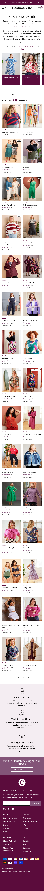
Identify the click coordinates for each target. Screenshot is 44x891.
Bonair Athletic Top (8, 396)
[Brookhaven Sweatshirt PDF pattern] (11, 226)
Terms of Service (17, 871)
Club (4, 129)
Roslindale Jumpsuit (30, 205)
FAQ (24, 825)
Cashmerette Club (21, 26)
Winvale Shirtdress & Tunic (32, 434)
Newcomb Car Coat (29, 510)
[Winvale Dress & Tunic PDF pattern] (32, 418)
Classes (6, 828)
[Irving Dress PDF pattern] (32, 380)
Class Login (7, 844)
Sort (13, 94)
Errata (25, 828)
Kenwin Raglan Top (29, 548)
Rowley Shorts (28, 167)
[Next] (38, 2)
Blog (24, 844)
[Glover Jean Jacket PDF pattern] (32, 456)
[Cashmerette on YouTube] (13, 808)
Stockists (26, 848)
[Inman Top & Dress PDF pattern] (11, 189)
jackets (22, 49)
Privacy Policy (6, 871)
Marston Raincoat (8, 283)
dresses (18, 46)
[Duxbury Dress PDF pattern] (11, 151)
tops (24, 46)
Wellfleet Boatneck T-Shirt (11, 132)
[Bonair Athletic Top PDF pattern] (11, 380)
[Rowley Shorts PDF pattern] (32, 151)
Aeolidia (29, 871)
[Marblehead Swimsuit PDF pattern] (11, 571)
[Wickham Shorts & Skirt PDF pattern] (11, 609)
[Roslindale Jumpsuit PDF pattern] (32, 189)
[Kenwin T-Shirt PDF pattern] (32, 531)
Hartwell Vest (6, 434)
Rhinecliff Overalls (8, 320)
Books (5, 825)
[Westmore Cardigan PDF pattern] (32, 649)
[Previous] (5, 2)
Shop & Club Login (9, 841)
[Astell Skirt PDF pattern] (11, 342)
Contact (26, 832)
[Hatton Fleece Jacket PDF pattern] (32, 304)
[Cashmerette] (22, 8)
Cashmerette (10, 868)
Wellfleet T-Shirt (28, 2)
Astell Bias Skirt (7, 358)
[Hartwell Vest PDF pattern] (11, 418)
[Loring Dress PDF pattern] (32, 571)
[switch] (15, 100)
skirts (34, 46)
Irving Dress (27, 396)
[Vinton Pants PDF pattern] (11, 456)
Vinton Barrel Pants (8, 472)
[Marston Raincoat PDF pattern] (11, 266)
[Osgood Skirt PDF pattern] (32, 226)
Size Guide (27, 818)
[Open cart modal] (39, 8)
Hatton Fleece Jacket (30, 320)
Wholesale (27, 851)
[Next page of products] (28, 678)
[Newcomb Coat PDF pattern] (32, 494)
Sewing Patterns (9, 821)
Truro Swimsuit (28, 132)
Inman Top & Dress (8, 205)
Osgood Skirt (27, 243)
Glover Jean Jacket (29, 472)
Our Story (26, 841)
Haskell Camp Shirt (8, 665)
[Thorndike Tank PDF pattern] (32, 342)
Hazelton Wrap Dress (30, 283)
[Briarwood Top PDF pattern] (32, 609)
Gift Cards (7, 832)
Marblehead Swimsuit (9, 588)
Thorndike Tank (28, 358)
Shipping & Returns (30, 821)
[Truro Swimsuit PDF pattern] (32, 116)
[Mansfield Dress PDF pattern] (11, 494)
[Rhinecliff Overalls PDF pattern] (11, 304)
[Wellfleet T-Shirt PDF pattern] (11, 116)
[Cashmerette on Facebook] (8, 808)
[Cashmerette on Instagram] (4, 808)
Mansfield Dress (7, 510)
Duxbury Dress (7, 167)
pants (29, 46)
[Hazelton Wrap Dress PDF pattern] (32, 266)
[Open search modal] (6, 8)
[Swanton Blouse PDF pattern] (11, 531)
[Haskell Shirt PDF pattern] (11, 649)
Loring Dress (27, 588)
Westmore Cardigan (30, 665)
